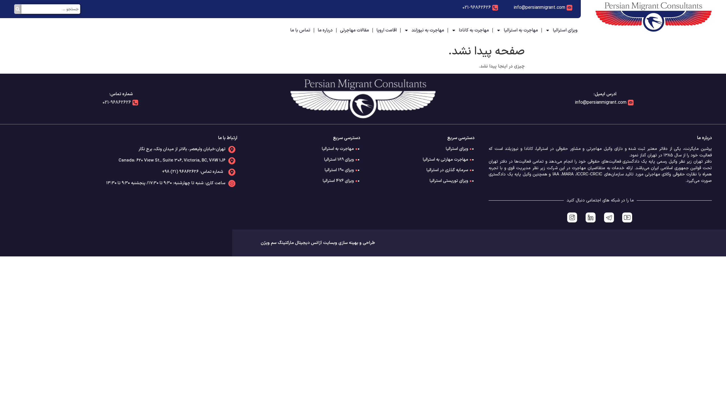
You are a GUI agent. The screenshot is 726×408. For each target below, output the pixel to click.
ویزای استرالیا (565, 30)
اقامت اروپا (386, 30)
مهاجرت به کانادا (474, 30)
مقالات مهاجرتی (354, 30)
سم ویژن (269, 243)
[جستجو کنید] (17, 9)
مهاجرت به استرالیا (521, 30)
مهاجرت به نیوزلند (427, 30)
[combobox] (50, 9)
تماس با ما (300, 30)
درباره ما (325, 30)
